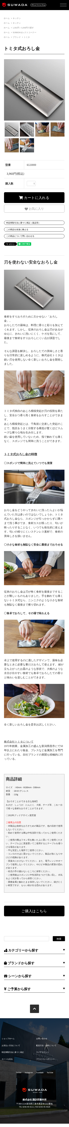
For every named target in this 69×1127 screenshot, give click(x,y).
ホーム (7, 18)
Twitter (18, 1072)
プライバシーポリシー (45, 1059)
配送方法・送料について (46, 1045)
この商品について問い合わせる (20, 236)
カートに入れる (36, 197)
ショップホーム (8, 1038)
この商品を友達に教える (17, 229)
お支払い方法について (11, 1045)
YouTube (50, 1072)
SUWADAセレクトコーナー (24, 32)
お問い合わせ (41, 1038)
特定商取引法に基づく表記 (13, 1052)
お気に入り (36, 208)
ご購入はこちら (34, 911)
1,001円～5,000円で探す (23, 27)
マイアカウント (42, 1052)
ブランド (17, 37)
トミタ (27, 37)
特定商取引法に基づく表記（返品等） (23, 222)
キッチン (17, 18)
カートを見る (7, 1059)
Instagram (29, 1072)
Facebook (40, 1072)
